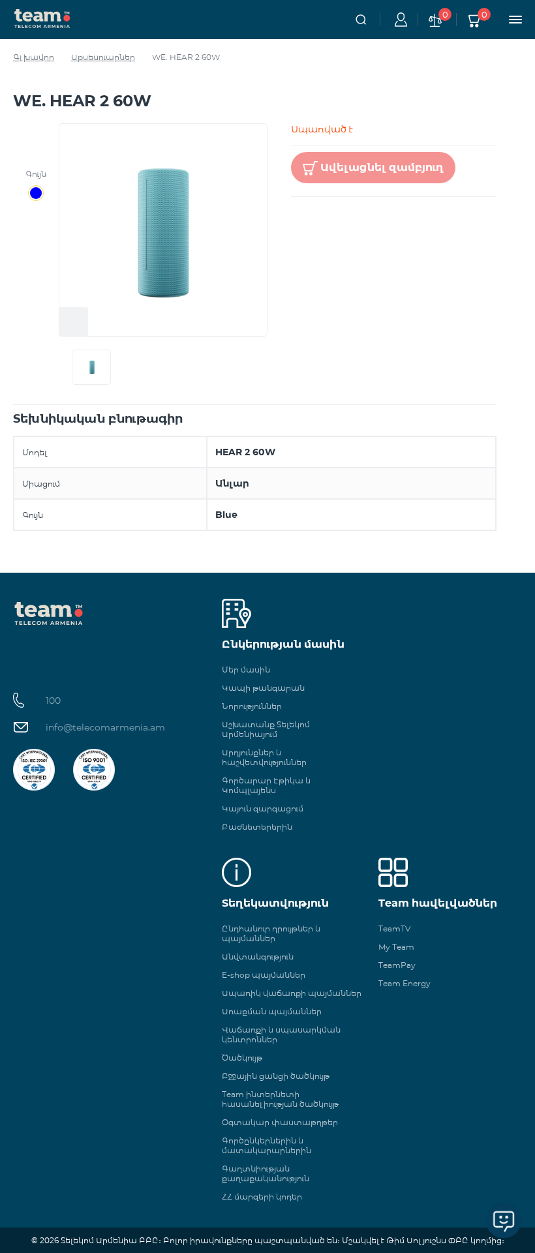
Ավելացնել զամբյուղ (382, 167)
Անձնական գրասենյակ (398, 19)
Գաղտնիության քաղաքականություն (265, 1173)
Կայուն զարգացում (262, 808)
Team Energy (404, 983)
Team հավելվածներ (437, 903)
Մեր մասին (246, 669)
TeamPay (397, 965)
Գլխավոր (33, 57)
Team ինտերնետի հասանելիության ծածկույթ (280, 1099)
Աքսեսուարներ (103, 57)
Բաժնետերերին (257, 827)
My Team (396, 947)
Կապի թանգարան (263, 688)
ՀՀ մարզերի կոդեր (262, 1196)
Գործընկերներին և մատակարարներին (266, 1145)
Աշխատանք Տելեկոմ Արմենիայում (266, 729)
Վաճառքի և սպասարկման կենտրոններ (281, 1034)
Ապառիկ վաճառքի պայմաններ (291, 993)
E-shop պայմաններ (263, 975)
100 (53, 700)
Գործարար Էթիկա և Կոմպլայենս (266, 785)
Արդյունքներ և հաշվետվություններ (264, 757)
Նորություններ (252, 706)
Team (42, 18)
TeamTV (394, 928)
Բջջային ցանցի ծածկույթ (275, 1076)
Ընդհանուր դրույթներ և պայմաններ (271, 933)
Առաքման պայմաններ (272, 1011)
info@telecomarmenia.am (105, 727)
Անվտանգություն (258, 956)
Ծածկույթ (242, 1058)
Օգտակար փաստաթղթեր (280, 1122)
